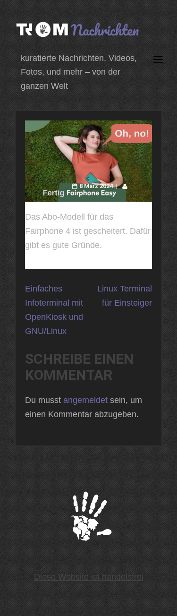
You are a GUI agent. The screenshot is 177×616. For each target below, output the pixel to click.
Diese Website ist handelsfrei (88, 577)
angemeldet (85, 400)
